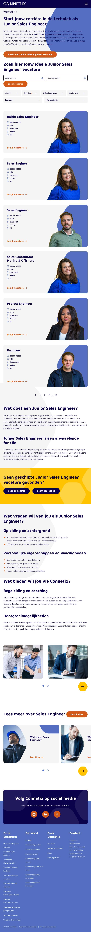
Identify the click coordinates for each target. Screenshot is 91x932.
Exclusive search (31, 854)
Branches (8, 100)
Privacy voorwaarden (48, 927)
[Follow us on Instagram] (34, 814)
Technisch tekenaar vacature (10, 877)
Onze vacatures (10, 834)
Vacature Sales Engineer (9, 853)
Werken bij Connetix (55, 848)
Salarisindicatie (52, 100)
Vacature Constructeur (11, 920)
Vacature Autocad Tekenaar (10, 885)
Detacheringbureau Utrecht (32, 860)
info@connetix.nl (76, 853)
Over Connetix (54, 834)
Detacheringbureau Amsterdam (32, 876)
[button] (43, 686)
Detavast (31, 833)
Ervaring (27, 93)
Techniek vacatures (10, 915)
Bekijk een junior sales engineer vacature (30, 54)
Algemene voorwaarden (28, 927)
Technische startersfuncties (9, 861)
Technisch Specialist (33, 845)
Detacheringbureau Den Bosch (34, 868)
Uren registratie (53, 858)
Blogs (50, 853)
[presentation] (83, 686)
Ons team (51, 844)
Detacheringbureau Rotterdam (32, 884)
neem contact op (46, 491)
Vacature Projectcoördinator (10, 901)
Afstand (8, 93)
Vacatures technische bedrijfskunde (11, 909)
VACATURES (9, 12)
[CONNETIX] (14, 3)
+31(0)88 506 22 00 (77, 857)
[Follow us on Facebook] (57, 814)
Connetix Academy (32, 849)
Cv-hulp (28, 840)
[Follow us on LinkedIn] (45, 814)
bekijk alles (77, 714)
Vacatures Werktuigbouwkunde (11, 893)
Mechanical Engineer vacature (11, 845)
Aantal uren (73, 93)
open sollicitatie (16, 491)
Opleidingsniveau (50, 93)
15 (56, 395)
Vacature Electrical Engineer (10, 869)
